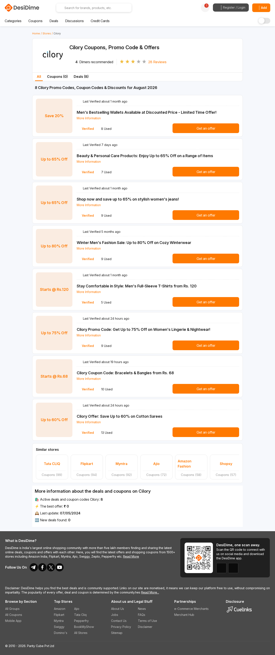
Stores (47, 33)
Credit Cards (100, 21)
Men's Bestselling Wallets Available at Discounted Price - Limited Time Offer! (147, 112)
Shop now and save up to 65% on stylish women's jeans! (128, 199)
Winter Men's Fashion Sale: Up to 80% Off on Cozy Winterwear (134, 242)
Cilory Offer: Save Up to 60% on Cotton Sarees (119, 416)
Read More (131, 556)
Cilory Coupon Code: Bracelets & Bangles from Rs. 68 (125, 373)
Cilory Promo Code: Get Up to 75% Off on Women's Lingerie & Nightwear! (143, 329)
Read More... (150, 592)
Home (36, 33)
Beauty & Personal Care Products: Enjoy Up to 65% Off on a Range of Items (145, 155)
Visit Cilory (52, 63)
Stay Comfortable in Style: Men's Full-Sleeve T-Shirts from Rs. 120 (137, 286)
